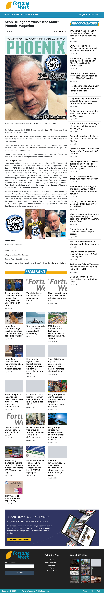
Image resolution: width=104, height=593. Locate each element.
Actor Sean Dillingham (13, 136)
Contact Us (52, 565)
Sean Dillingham (51, 130)
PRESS (27, 15)
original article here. (58, 263)
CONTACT (35, 15)
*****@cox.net (10, 251)
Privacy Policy (52, 571)
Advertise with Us (52, 563)
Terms (52, 568)
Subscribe (19, 573)
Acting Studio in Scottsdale (35, 148)
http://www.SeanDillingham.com (17, 255)
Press (52, 560)
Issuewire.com (36, 130)
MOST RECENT (17, 15)
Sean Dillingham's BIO (13, 161)
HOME (6, 15)
